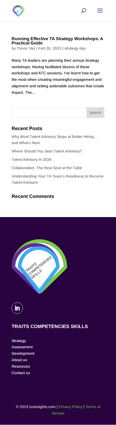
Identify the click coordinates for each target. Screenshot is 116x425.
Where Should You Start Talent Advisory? (47, 151)
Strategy (19, 341)
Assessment (22, 347)
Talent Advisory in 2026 (32, 159)
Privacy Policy (70, 407)
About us (19, 360)
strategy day (75, 48)
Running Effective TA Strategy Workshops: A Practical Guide (57, 40)
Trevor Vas (26, 48)
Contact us (21, 373)
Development (23, 353)
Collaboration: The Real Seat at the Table (47, 168)
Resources (21, 366)
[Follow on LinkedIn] (17, 308)
